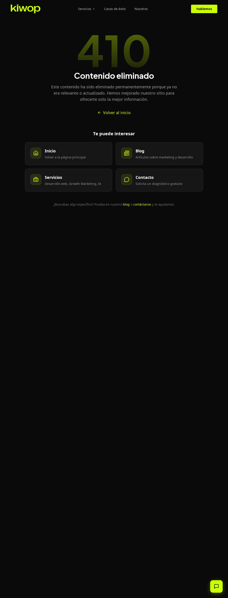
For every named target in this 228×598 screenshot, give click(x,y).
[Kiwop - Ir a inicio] (26, 8)
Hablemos (204, 9)
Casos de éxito (115, 9)
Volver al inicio (117, 112)
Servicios (84, 9)
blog (126, 204)
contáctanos (142, 204)
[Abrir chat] (216, 586)
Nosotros (141, 9)
